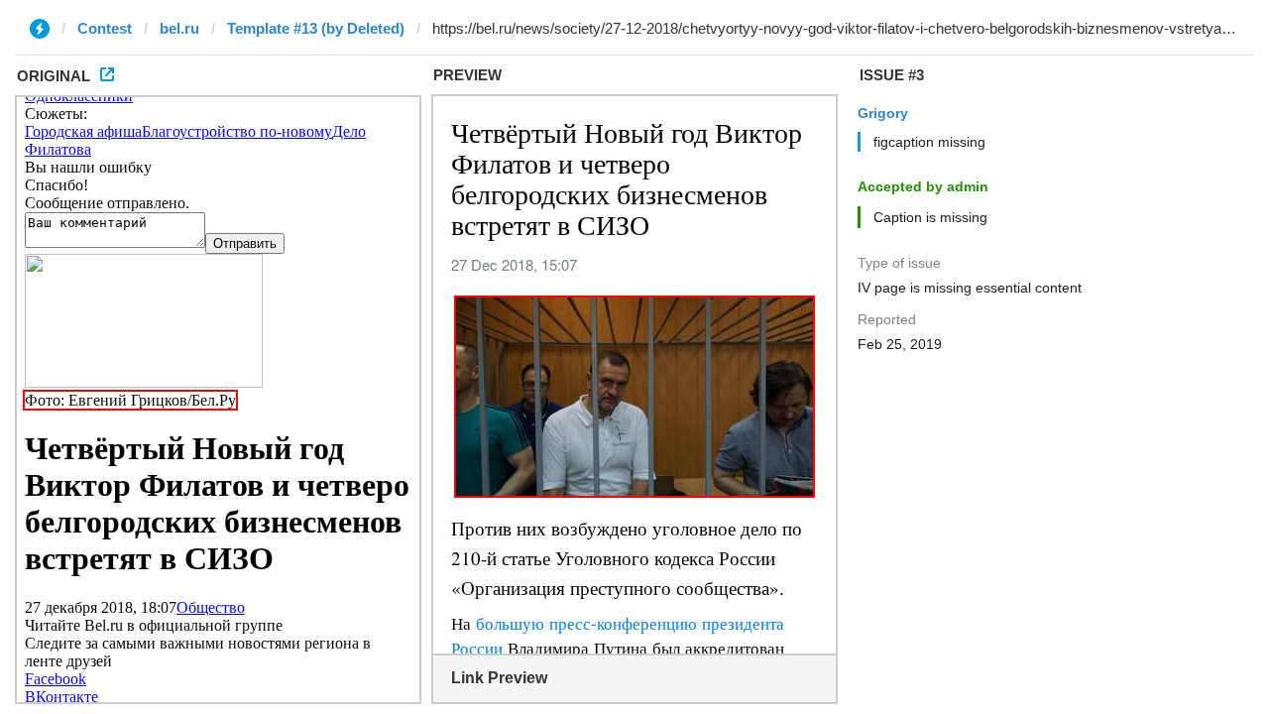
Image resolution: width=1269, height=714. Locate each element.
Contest (104, 28)
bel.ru (179, 28)
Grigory (883, 113)
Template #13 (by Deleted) (315, 28)
